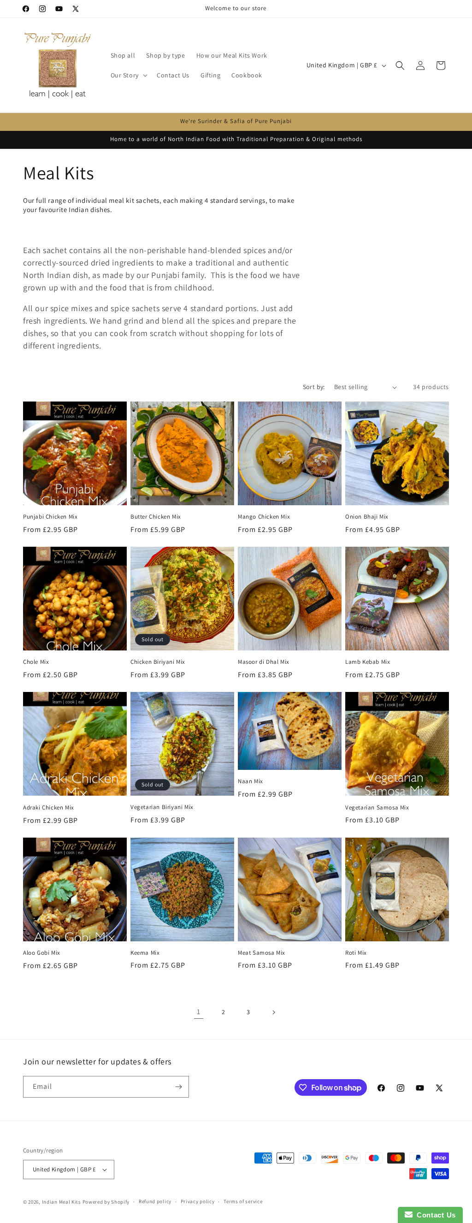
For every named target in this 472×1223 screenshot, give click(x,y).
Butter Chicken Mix (155, 516)
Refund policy (155, 1201)
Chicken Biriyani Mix (157, 662)
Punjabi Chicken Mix (50, 516)
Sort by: (314, 387)
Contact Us (434, 1215)
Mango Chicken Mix (264, 516)
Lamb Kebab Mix (367, 662)
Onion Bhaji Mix (367, 516)
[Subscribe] (178, 1087)
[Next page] (273, 1012)
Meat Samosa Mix (261, 953)
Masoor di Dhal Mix (263, 662)
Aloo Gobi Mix (41, 953)
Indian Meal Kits (61, 1202)
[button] (128, 75)
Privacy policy (198, 1201)
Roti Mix (356, 953)
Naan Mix (250, 781)
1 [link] (199, 1011)
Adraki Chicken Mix (48, 807)
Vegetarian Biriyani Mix (162, 807)
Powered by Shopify (106, 1202)
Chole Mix (36, 662)
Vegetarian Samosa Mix (377, 807)
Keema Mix (144, 953)
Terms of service (243, 1201)
